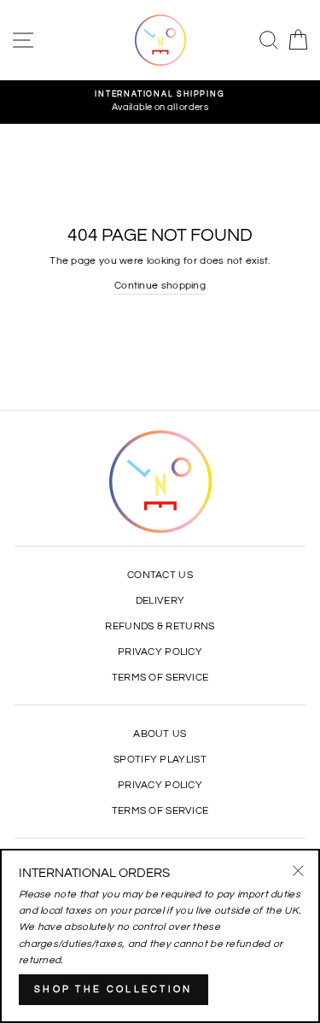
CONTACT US (160, 575)
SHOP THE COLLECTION (113, 989)
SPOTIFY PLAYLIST (160, 759)
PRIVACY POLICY (160, 651)
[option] (160, 102)
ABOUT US (159, 733)
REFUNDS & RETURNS (159, 626)
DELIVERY (160, 600)
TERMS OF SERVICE (160, 677)
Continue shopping (160, 285)
